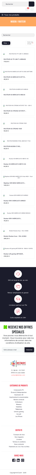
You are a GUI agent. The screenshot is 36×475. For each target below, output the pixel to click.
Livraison (19, 439)
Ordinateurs (18, 402)
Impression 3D (18, 395)
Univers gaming (19, 411)
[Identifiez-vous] (32, 9)
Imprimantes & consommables (18, 397)
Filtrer (5, 43)
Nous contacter (19, 444)
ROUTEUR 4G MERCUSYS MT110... (15, 77)
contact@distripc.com (18, 375)
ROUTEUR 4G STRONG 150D (13, 128)
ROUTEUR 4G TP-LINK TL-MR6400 (15, 59)
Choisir (29, 44)
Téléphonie (18, 409)
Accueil (19, 414)
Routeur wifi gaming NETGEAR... (14, 254)
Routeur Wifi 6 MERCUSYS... (13, 218)
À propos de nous (19, 434)
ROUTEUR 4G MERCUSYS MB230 (14, 95)
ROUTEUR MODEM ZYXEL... (12, 146)
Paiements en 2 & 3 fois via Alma (19, 446)
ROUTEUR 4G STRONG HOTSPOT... (15, 111)
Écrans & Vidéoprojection (19, 392)
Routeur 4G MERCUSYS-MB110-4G (15, 164)
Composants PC (19, 390)
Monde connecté (19, 399)
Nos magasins (19, 437)
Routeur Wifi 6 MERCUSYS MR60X (15, 200)
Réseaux (19, 404)
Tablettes (19, 407)
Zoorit (20, 472)
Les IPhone (18, 416)
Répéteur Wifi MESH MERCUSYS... (14, 183)
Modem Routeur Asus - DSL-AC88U (15, 236)
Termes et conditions (19, 442)
